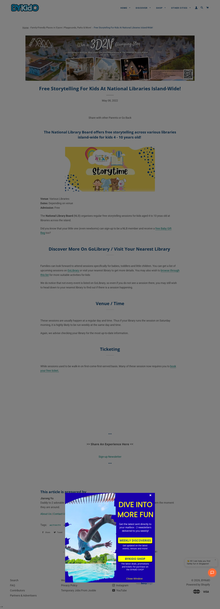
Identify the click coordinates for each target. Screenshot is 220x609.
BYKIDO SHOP (135, 559)
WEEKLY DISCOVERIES (135, 540)
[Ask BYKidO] (212, 572)
